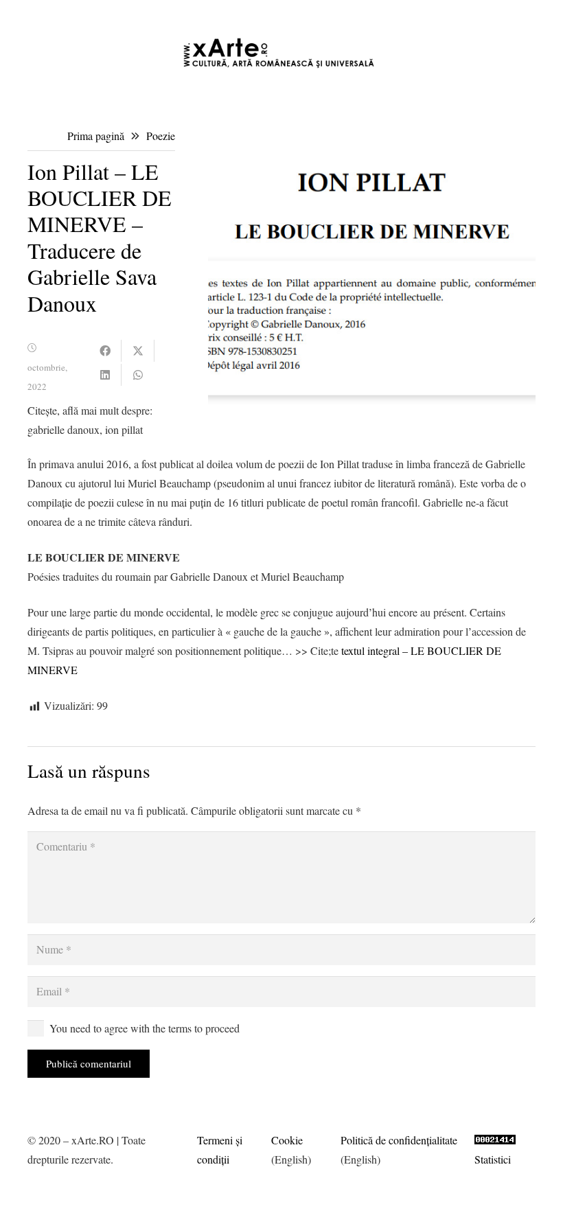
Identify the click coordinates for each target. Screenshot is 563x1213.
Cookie (287, 1140)
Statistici (492, 1159)
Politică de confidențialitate (399, 1140)
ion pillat (124, 429)
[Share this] (105, 351)
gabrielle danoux (63, 429)
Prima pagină (95, 135)
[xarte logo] (282, 53)
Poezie (160, 135)
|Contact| (535, 13)
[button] (326, 14)
